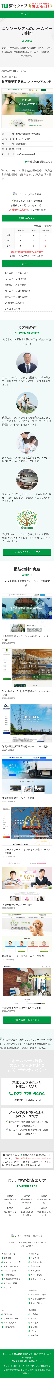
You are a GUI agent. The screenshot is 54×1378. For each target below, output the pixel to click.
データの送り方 (10, 1323)
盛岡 (23, 1199)
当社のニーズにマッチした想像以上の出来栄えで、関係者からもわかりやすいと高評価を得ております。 (26, 381)
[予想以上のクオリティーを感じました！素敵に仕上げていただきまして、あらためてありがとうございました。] (27, 528)
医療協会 (37, 170)
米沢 (27, 1215)
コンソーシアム (13, 170)
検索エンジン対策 (11, 1266)
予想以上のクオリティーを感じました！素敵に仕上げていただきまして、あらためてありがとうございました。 (26, 537)
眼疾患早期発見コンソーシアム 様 (26, 81)
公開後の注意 (9, 1327)
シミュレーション (38, 1279)
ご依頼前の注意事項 (18, 209)
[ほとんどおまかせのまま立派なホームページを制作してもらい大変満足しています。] (27, 451)
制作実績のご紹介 (38, 1294)
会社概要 (34, 1318)
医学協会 (26, 170)
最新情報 (34, 1327)
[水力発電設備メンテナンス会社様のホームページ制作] (27, 630)
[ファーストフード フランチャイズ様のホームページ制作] (27, 843)
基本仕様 (7, 1258)
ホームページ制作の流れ (16, 296)
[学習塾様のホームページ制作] (27, 898)
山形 (23, 1212)
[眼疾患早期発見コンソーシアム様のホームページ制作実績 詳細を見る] (27, 108)
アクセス (34, 1323)
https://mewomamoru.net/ (25, 154)
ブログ (33, 1331)
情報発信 (23, 174)
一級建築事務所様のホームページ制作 (21, 1008)
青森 (5, 1199)
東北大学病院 (36, 174)
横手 (10, 1212)
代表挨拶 (34, 1314)
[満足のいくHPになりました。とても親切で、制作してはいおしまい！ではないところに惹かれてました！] (27, 488)
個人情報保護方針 (19, 1361)
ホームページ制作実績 (15, 279)
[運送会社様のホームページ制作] (27, 792)
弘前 (10, 1199)
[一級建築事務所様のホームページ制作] (27, 1001)
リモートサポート (11, 1318)
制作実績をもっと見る (27, 1020)
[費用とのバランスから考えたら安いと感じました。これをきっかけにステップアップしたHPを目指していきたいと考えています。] (27, 411)
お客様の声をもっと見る (27, 552)
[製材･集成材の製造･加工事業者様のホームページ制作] (27, 685)
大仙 (15, 1212)
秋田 (5, 1212)
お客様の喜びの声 (38, 1299)
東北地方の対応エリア (27, 1180)
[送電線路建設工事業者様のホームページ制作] (27, 740)
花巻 (28, 1199)
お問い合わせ (36, 1275)
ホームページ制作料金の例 (18, 291)
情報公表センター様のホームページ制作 (23, 956)
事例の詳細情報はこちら (40, 161)
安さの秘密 (35, 1266)
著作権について (37, 1361)
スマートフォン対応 (12, 1262)
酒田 (28, 1212)
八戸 (15, 1199)
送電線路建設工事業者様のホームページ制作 (25, 746)
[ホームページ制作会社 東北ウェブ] (27, 1236)
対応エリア (8, 1287)
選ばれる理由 (36, 1303)
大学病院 (47, 170)
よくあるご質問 (12, 308)
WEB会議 (8, 1314)
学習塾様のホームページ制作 (17, 904)
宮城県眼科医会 (9, 174)
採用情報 (34, 1335)
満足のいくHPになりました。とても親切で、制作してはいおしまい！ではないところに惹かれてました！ (27, 497)
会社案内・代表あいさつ (16, 273)
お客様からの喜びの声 (15, 285)
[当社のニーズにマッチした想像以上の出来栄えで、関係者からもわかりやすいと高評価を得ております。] (27, 371)
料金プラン (35, 1258)
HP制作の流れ (10, 1275)
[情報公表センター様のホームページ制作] (27, 950)
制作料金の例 (36, 1262)
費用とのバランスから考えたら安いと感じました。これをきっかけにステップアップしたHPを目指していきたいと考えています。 (27, 421)
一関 (27, 1202)
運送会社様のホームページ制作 (18, 798)
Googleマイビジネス (12, 1271)
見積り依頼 (35, 1271)
